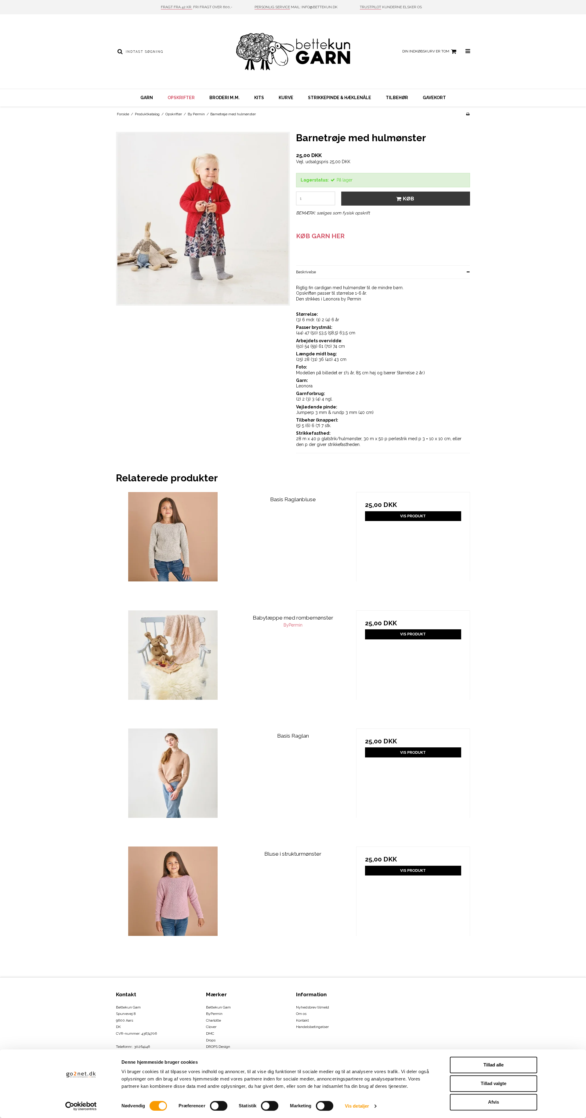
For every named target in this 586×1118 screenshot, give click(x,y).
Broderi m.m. (224, 97)
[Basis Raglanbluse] (173, 549)
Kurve (286, 97)
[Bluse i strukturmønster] (173, 903)
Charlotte (213, 1020)
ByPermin (214, 1014)
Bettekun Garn (218, 1007)
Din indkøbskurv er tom (425, 51)
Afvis (493, 1102)
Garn (146, 97)
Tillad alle (493, 1064)
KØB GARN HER (320, 236)
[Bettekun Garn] (293, 51)
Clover (211, 1027)
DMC (210, 1033)
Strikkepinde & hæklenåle (339, 97)
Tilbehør (397, 97)
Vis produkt (413, 516)
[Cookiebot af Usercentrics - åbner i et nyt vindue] (81, 1106)
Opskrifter (181, 97)
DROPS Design (218, 1046)
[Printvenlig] (467, 114)
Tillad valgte (493, 1083)
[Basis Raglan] (173, 785)
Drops (210, 1040)
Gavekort (434, 97)
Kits (259, 97)
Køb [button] (408, 199)
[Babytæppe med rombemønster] (173, 667)
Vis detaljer (357, 1106)
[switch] (218, 1106)
